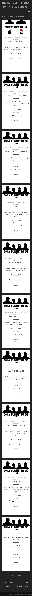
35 (16, 575)
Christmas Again (16, 41)
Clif (18, 37)
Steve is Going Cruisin (16, 152)
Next (20, 575)
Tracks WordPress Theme (9, 594)
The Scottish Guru (16, 96)
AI (16, 206)
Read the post (16, 53)
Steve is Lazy (16, 482)
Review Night (16, 262)
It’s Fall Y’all (16, 317)
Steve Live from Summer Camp (16, 539)
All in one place (16, 371)
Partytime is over (16, 425)
